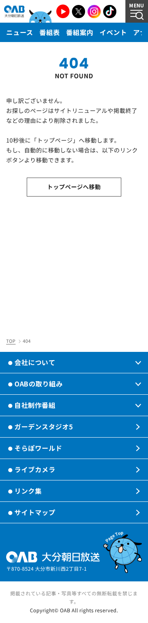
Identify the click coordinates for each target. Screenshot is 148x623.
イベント (113, 32)
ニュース (19, 32)
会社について (34, 362)
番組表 (49, 32)
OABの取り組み (38, 384)
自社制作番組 (34, 405)
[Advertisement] (74, 264)
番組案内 (80, 32)
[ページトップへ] (122, 552)
